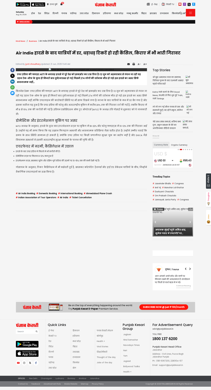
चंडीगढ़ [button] (73, 13)
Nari (125, 350)
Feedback (35, 384)
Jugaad (127, 361)
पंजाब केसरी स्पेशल (105, 330)
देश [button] (39, 13)
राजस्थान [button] (164, 13)
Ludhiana (60, 378)
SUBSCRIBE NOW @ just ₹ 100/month (164, 307)
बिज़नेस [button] (175, 13)
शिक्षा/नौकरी (102, 352)
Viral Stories (102, 346)
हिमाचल (76, 330)
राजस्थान (76, 357)
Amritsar (82, 378)
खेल (74, 368)
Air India (62, 197)
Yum (125, 355)
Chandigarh (46, 378)
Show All (156, 136)
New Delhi (33, 378)
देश (50, 341)
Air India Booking (25, 193)
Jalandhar (94, 378)
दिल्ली (55, 13)
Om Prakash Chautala (164, 195)
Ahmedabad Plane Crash (98, 193)
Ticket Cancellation (80, 197)
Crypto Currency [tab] (179, 145)
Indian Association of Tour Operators (36, 197)
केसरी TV (53, 336)
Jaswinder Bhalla (162, 183)
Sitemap (84, 384)
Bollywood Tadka (131, 366)
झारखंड (153, 13)
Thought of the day (106, 357)
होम (33, 13)
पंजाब (51, 357)
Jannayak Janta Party (164, 199)
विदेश (51, 346)
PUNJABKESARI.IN (168, 384)
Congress (178, 183)
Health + (101, 341)
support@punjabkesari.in (171, 365)
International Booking (70, 193)
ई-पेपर (51, 330)
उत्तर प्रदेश (84, 13)
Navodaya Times (131, 345)
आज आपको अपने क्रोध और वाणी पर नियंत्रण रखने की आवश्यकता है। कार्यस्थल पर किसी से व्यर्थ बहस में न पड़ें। (172, 279)
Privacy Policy (98, 384)
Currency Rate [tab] (161, 144)
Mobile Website (70, 384)
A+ (145, 64)
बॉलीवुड (100, 336)
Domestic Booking (46, 193)
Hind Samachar (130, 339)
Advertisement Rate (52, 384)
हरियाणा (76, 336)
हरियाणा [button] (107, 13)
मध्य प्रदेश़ (118, 13)
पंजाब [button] (64, 13)
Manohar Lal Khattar (173, 187)
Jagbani (127, 334)
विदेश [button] (46, 13)
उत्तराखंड (76, 352)
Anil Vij (157, 187)
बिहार (144, 13)
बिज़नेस (76, 362)
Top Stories (161, 70)
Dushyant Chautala (163, 191)
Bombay (71, 378)
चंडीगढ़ (51, 362)
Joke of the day (104, 362)
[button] (156, 222)
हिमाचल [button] (96, 13)
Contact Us (23, 384)
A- (139, 64)
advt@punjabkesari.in (162, 329)
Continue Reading (183, 286)
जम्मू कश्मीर (132, 13)
